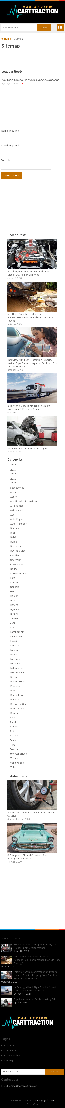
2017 (13, 469)
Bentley (14, 528)
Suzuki (14, 735)
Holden (14, 595)
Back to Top (32, 1104)
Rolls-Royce (17, 708)
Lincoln (14, 645)
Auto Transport (19, 523)
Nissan (14, 677)
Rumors (15, 713)
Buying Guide (18, 550)
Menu (60, 27)
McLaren (15, 659)
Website (5, 160)
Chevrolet (15, 559)
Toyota (14, 749)
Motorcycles (17, 672)
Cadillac (15, 555)
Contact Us (10, 1050)
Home (7, 38)
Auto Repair (17, 519)
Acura (13, 496)
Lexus (13, 640)
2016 (13, 465)
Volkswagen (17, 762)
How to (14, 604)
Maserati (15, 650)
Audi (13, 514)
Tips (12, 744)
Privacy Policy (12, 1055)
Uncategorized (18, 753)
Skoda (13, 722)
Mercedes (15, 663)
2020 (13, 483)
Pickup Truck (17, 681)
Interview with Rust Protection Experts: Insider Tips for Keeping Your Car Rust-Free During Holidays (33, 363)
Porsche (15, 686)
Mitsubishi (16, 668)
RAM (12, 690)
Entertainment (18, 573)
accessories (17, 487)
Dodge (14, 568)
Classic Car (16, 564)
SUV (12, 731)
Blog (13, 532)
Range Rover (17, 695)
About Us (9, 1045)
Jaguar (14, 618)
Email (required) (10, 145)
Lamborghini (17, 631)
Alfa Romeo (17, 505)
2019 (13, 478)
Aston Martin (17, 510)
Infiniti (14, 613)
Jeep (13, 622)
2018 (13, 474)
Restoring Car (18, 704)
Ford (12, 577)
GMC (12, 591)
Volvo (13, 767)
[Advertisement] (33, 208)
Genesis (15, 586)
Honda (14, 600)
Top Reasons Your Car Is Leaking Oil (28, 448)
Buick (13, 541)
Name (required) (10, 130)
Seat (12, 717)
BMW (13, 537)
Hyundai (15, 609)
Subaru (14, 726)
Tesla (13, 740)
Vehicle (14, 758)
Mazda (14, 654)
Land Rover (16, 636)
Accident (15, 492)
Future (14, 582)
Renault (14, 699)
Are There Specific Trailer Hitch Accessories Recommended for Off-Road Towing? (31, 317)
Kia (12, 627)
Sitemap (9, 1060)
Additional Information (23, 501)
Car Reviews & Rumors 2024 (23, 1100)
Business (15, 546)
